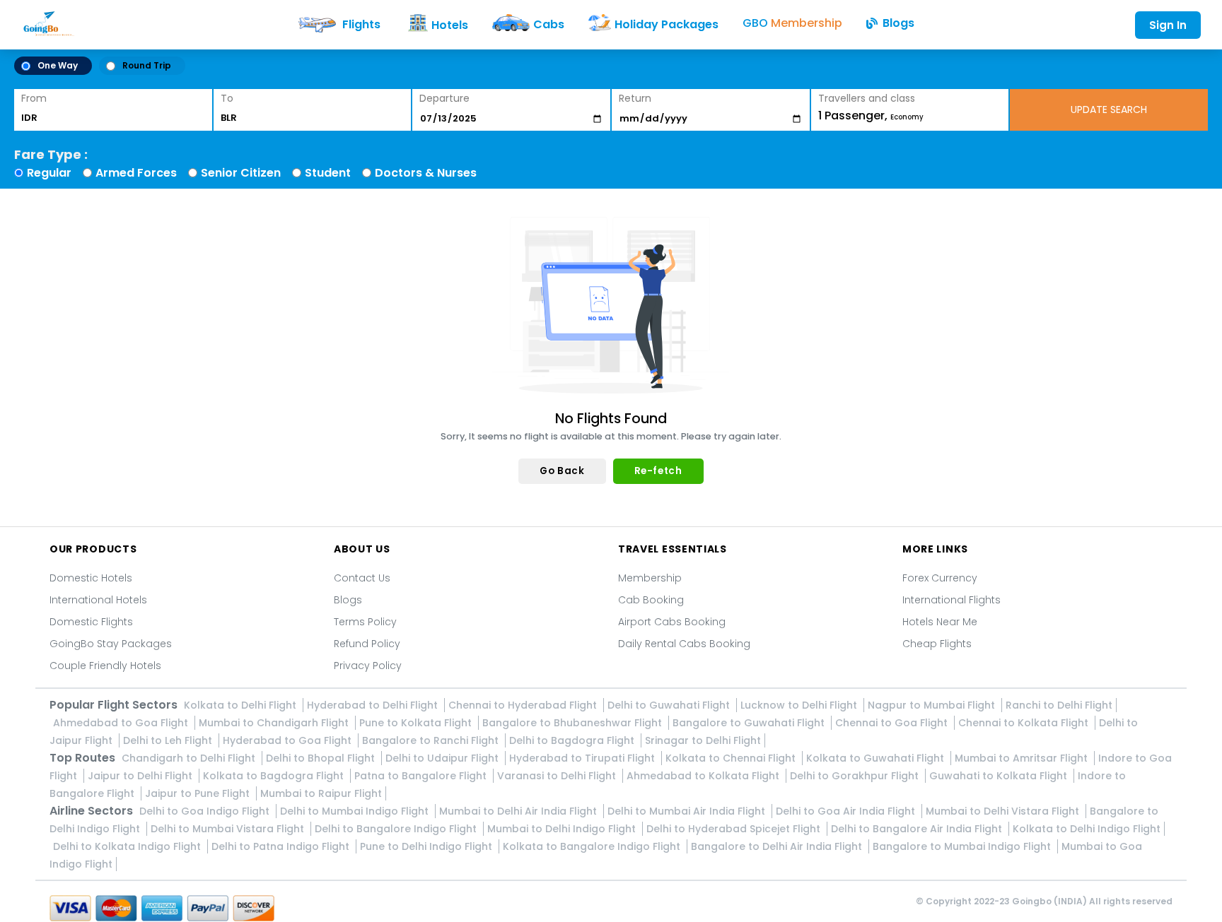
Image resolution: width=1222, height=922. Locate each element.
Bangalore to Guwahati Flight (750, 723)
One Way (57, 65)
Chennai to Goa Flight (892, 723)
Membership (650, 578)
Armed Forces (136, 173)
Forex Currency (939, 578)
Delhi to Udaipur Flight (443, 758)
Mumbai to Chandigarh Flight (275, 723)
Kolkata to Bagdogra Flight (275, 776)
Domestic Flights (91, 622)
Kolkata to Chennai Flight (731, 758)
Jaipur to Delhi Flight (141, 776)
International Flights (951, 600)
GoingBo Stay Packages (111, 644)
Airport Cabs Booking (672, 622)
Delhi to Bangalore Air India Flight (918, 829)
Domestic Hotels (91, 578)
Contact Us (362, 578)
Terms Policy (365, 622)
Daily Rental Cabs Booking (684, 644)
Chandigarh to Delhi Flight (190, 758)
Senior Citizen (241, 173)
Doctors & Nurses (426, 173)
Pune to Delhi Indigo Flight (427, 846)
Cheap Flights (937, 644)
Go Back (562, 471)
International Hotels (98, 600)
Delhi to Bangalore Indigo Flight (397, 829)
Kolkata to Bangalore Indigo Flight (593, 846)
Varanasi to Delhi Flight (558, 776)
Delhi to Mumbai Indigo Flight (355, 811)
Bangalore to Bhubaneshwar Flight (573, 723)
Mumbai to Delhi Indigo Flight (563, 829)
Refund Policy (367, 644)
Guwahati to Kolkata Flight (999, 776)
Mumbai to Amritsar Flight (1022, 758)
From (34, 98)
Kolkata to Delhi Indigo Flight (1086, 829)
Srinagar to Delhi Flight (703, 740)
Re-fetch (658, 471)
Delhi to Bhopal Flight (322, 758)
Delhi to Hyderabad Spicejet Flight (734, 829)
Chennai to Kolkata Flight (1024, 723)
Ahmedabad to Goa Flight (122, 723)
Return (635, 98)
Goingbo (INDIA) (1049, 901)
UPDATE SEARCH (1109, 109)
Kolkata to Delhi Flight (241, 705)
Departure (444, 98)
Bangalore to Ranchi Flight (431, 740)
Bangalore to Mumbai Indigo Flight (963, 846)
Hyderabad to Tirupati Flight (583, 758)
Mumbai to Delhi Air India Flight (519, 811)
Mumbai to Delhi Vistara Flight (1004, 811)
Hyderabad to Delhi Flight (374, 705)
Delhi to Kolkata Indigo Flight (128, 846)
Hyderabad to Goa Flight (288, 740)
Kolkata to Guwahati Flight (876, 758)
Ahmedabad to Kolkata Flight (704, 776)
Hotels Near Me (939, 622)
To (227, 98)
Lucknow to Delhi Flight (800, 705)
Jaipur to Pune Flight (198, 793)
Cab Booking (651, 600)
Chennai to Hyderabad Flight (524, 705)
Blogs (348, 600)
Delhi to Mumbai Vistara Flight (229, 829)
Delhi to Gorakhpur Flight (855, 776)
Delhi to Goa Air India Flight (847, 811)
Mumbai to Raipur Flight (321, 793)
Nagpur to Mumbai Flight (933, 705)
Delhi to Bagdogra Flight (573, 740)
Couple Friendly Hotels (105, 665)
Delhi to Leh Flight (169, 740)
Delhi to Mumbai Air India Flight (687, 811)
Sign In (1168, 25)
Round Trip (146, 65)
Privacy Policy (368, 665)
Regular (49, 173)
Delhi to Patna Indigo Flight (281, 846)
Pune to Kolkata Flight (417, 723)
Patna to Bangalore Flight (421, 776)
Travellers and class (866, 98)
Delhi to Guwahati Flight (670, 705)
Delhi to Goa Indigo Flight (205, 811)
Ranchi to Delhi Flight (1059, 705)
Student (328, 173)
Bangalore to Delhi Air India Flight (778, 846)
